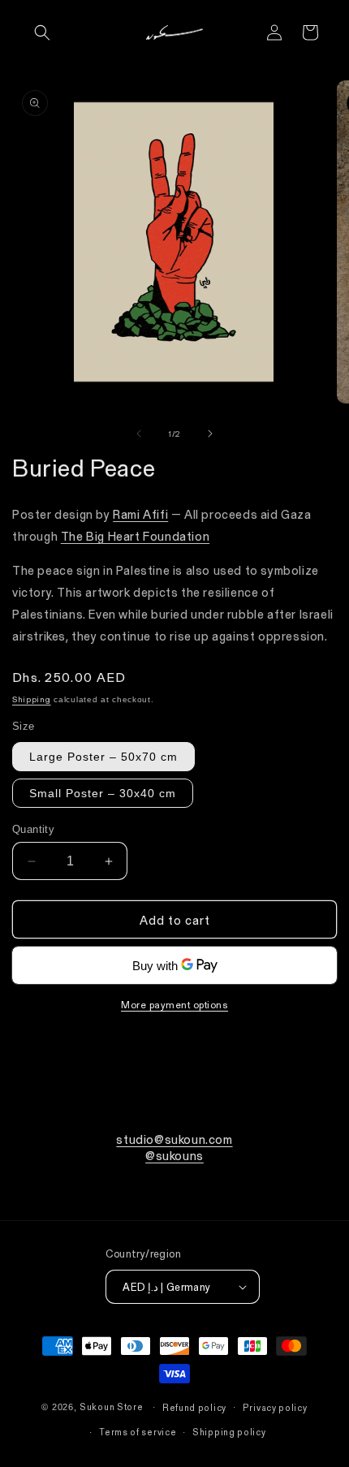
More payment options (174, 1004)
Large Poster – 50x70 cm (103, 756)
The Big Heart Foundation (135, 536)
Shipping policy (229, 1432)
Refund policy (194, 1407)
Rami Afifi (140, 514)
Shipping (31, 699)
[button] (42, 32)
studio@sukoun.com (174, 1139)
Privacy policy (275, 1407)
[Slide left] (139, 433)
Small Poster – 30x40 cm (102, 793)
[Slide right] (210, 433)
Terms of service (137, 1432)
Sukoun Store (111, 1406)
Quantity (33, 829)
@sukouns (174, 1155)
